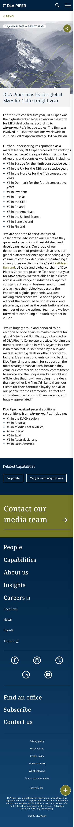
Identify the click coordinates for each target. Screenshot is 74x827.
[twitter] (59, 660)
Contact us (18, 722)
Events (8, 630)
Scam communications (37, 778)
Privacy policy (37, 741)
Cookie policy (37, 756)
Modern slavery (37, 763)
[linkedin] (26, 674)
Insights (14, 585)
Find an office (23, 697)
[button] (37, 516)
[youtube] (48, 674)
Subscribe (17, 709)
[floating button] (65, 790)
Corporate (13, 478)
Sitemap (34, 788)
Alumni (9, 641)
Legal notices (37, 748)
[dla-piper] (14, 5)
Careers (14, 597)
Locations (10, 609)
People (13, 547)
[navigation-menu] (68, 5)
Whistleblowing (37, 771)
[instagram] (37, 660)
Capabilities (20, 560)
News (10, 16)
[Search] (57, 5)
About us (16, 572)
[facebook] (15, 660)
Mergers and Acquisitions (46, 478)
